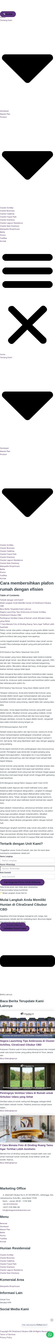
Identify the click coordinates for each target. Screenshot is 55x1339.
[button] (27, 298)
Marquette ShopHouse (10, 229)
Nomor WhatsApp (7, 864)
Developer (4, 111)
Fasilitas (3, 238)
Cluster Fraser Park (8, 217)
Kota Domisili (5, 872)
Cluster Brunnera (7, 211)
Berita (2, 232)
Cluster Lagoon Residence (11, 223)
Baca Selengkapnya (8, 1058)
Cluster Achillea (6, 208)
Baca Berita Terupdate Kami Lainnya (15, 609)
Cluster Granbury (7, 220)
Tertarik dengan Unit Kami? (11, 600)
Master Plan (5, 114)
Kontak (3, 241)
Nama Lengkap (6, 856)
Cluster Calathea (7, 214)
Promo (3, 235)
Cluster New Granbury (9, 226)
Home (2, 17)
